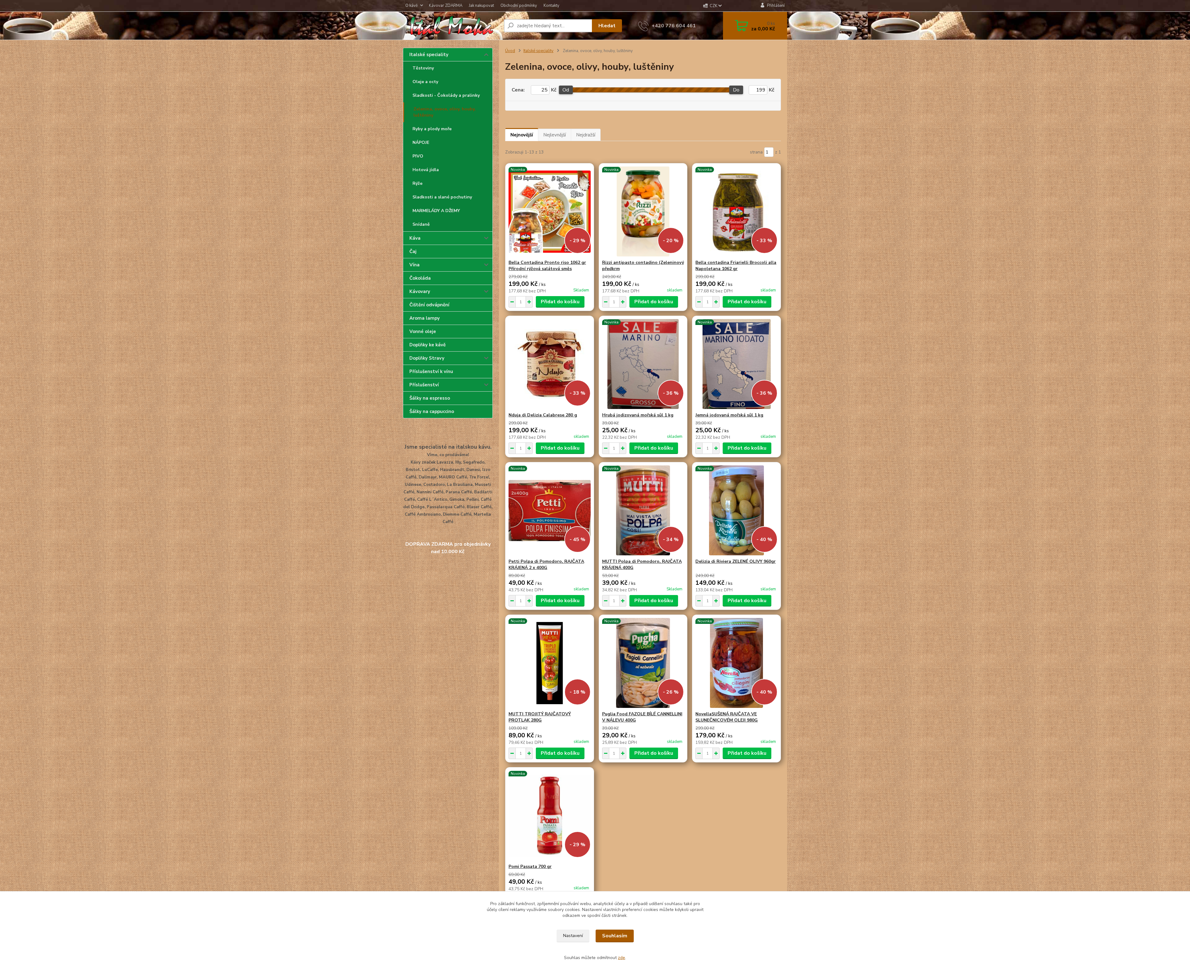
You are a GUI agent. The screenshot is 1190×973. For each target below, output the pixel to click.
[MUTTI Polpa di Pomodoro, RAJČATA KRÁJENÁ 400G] (643, 510)
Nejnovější (521, 135)
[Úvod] (451, 26)
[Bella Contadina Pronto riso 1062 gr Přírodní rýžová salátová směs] (550, 211)
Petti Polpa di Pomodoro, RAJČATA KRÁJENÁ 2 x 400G (546, 564)
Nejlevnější (554, 135)
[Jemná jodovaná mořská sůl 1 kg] (736, 364)
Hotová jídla (425, 170)
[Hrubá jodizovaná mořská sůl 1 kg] (643, 364)
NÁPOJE (420, 142)
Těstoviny (423, 68)
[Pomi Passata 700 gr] (550, 815)
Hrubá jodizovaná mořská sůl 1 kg (637, 415)
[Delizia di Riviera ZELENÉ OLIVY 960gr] (736, 510)
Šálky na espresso (429, 398)
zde (621, 958)
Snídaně (421, 224)
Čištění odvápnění (429, 305)
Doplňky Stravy (426, 358)
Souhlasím (614, 935)
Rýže (417, 183)
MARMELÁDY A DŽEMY (436, 211)
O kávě (411, 5)
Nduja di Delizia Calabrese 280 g (543, 415)
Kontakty (551, 5)
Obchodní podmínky (518, 5)
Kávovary (419, 291)
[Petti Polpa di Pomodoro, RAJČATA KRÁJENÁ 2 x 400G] (550, 510)
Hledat (606, 25)
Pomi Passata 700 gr (530, 866)
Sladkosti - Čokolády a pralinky (446, 95)
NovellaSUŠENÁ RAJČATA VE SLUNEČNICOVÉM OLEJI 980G (726, 717)
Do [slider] (736, 90)
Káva (415, 238)
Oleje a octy (425, 82)
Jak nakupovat (481, 5)
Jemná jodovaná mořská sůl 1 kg (729, 415)
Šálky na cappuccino (431, 411)
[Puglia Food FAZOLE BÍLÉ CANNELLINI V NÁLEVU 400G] (643, 663)
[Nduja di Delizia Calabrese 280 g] (550, 364)
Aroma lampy (424, 318)
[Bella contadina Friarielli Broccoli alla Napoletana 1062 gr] (736, 211)
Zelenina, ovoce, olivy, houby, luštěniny (444, 112)
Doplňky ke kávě (427, 345)
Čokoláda (420, 278)
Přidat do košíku (560, 301)
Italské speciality (428, 54)
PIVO (417, 156)
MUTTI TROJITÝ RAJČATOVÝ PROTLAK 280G (540, 717)
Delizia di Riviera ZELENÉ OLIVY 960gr (735, 561)
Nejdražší (585, 135)
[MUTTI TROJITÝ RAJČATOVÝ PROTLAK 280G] (550, 663)
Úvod (510, 51)
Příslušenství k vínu (431, 371)
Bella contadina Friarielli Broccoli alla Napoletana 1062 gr (735, 266)
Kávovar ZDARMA (445, 5)
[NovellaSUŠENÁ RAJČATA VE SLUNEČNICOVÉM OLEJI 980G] (736, 663)
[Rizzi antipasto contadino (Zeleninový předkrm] (643, 211)
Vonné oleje (422, 331)
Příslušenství (424, 385)
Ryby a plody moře (432, 129)
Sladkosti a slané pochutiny (442, 197)
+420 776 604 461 (674, 25)
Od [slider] (565, 90)
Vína (414, 265)
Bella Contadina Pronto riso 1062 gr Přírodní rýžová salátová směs (547, 266)
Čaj (412, 251)
